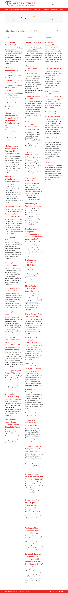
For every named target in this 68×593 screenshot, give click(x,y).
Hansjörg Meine (49, 77)
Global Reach (37, 9)
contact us (26, 591)
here (34, 60)
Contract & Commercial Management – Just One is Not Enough (34, 448)
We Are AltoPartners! (53, 163)
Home (6, 9)
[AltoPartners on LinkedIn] (56, 591)
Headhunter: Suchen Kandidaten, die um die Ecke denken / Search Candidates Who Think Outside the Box (14, 211)
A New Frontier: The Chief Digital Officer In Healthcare (33, 154)
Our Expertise (45, 9)
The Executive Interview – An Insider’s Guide (30, 262)
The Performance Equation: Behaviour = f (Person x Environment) (34, 476)
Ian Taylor (39, 48)
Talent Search (9, 107)
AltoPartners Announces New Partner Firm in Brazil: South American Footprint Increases (13, 118)
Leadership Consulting (26, 9)
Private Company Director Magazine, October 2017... (34, 90)
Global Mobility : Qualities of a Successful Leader (32, 288)
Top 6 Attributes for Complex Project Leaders (31, 339)
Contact (61, 9)
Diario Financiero (37, 252)
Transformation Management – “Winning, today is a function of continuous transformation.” (34, 234)
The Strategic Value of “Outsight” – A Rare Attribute (32, 502)
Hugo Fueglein (35, 134)
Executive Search (14, 9)
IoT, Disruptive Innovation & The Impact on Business (52, 113)
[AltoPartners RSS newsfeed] (62, 591)
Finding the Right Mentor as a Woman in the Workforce (32, 530)
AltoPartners (9, 591)
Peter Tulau (36, 428)
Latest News (54, 9)
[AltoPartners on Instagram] (53, 591)
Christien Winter (32, 50)
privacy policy (18, 591)
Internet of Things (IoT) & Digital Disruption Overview (53, 93)
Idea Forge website (31, 144)
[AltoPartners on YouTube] (59, 591)
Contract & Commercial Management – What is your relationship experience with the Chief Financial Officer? (34, 559)
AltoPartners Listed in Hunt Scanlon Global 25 (12, 179)
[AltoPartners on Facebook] (50, 591)
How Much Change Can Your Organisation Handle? (33, 365)
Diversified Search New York (13, 325)
